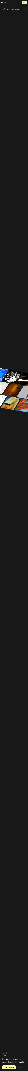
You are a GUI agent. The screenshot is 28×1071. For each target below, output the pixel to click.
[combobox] (14, 2)
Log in (24, 2)
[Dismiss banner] (25, 9)
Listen (20, 1067)
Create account (9, 1067)
